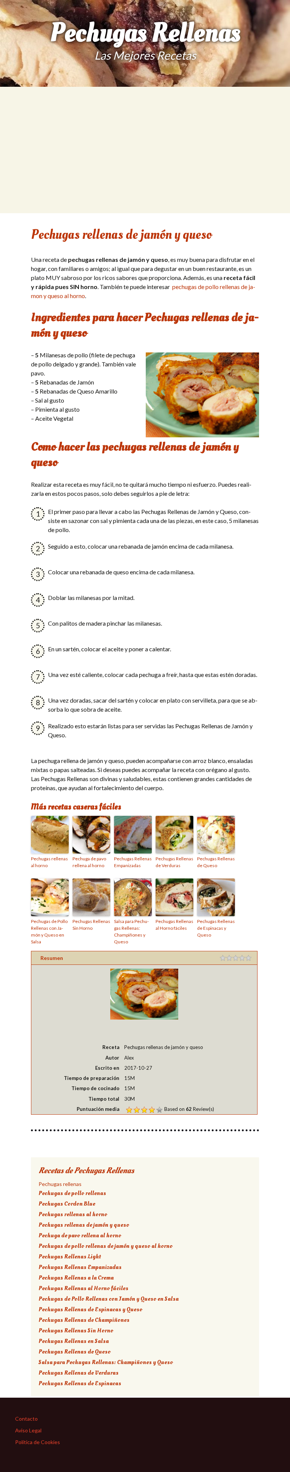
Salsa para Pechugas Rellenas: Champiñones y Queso (131, 931)
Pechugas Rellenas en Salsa (74, 1341)
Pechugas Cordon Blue (67, 1204)
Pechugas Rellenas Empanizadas (133, 862)
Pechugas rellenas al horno (49, 862)
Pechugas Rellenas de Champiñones (84, 1320)
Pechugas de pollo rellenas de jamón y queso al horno (106, 1246)
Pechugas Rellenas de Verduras (174, 862)
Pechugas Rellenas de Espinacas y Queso (216, 928)
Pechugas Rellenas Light (70, 1256)
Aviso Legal (28, 1430)
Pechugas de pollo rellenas (72, 1193)
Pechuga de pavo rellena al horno (89, 862)
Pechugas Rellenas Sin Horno (91, 924)
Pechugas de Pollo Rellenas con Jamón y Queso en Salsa (49, 931)
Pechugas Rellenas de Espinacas (80, 1383)
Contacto (26, 1418)
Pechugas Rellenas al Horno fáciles (174, 924)
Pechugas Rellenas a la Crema (76, 1278)
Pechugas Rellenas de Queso (216, 862)
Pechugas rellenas (60, 1184)
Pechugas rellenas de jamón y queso (84, 1225)
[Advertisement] (145, 160)
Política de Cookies (37, 1442)
